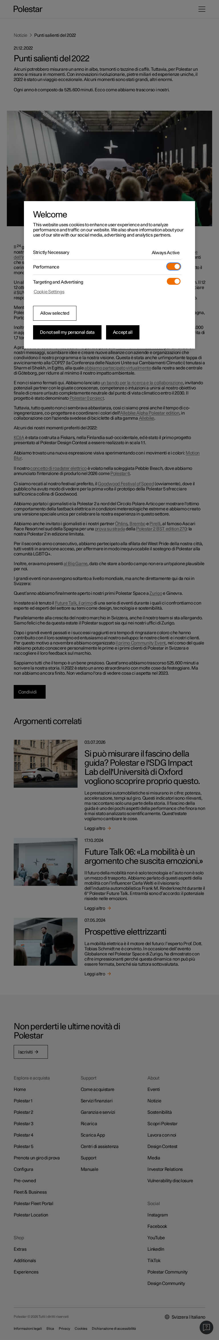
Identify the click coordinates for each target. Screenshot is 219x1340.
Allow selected (54, 313)
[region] (109, 275)
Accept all (123, 332)
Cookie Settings (49, 292)
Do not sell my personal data (67, 332)
